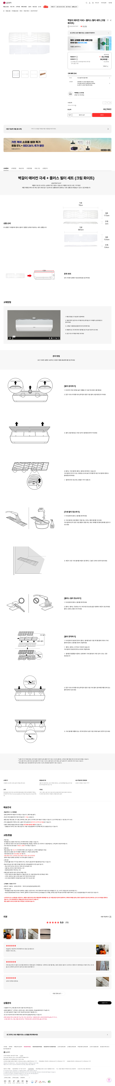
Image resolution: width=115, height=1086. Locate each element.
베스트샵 (35, 6)
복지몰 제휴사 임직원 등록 (83, 1046)
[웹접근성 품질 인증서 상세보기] (49, 1082)
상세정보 (6, 168)
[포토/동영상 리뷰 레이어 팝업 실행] (9, 934)
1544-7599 (21, 1059)
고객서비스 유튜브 (7, 1077)
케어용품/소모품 (15, 10)
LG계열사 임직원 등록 (71, 1046)
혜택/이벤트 (24, 6)
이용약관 (10, 1046)
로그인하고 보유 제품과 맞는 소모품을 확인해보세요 (22, 1035)
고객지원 (18, 6)
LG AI (39, 6)
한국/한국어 (22, 1077)
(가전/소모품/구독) (21, 1057)
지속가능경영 (103, 2)
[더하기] (110, 103)
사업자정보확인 (31, 1068)
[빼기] (104, 103)
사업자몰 (110, 2)
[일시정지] (102, 150)
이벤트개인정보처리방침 (37, 1046)
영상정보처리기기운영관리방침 (50, 1046)
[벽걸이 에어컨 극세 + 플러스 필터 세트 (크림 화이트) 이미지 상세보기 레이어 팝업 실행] (29, 43)
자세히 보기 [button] (77, 57)
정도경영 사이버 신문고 (104, 1046)
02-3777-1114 (14, 1055)
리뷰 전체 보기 (57, 993)
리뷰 (37, 168)
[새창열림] (53, 6)
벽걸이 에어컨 (26, 10)
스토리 (29, 6)
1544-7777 (34, 1061)
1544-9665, (23, 1061)
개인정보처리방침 (27, 1046)
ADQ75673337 (74, 26)
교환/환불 (29, 168)
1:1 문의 (21, 1055)
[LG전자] (7, 3)
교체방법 (13, 168)
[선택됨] (15, 74)
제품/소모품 (6, 6)
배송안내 (21, 168)
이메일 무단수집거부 (18, 1046)
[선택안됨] (24, 74)
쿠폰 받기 (105, 66)
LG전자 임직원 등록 (61, 1046)
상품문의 (45, 168)
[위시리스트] (108, 20)
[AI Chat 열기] (109, 1080)
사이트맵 (5, 1046)
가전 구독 (12, 6)
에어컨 (21, 10)
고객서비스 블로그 (15, 1077)
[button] (86, 3)
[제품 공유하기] (111, 20)
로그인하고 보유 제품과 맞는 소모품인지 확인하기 (82, 33)
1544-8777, (54, 1061)
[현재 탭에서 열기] (57, 145)
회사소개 (97, 2)
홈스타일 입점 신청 (7, 1048)
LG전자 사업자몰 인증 (94, 1046)
